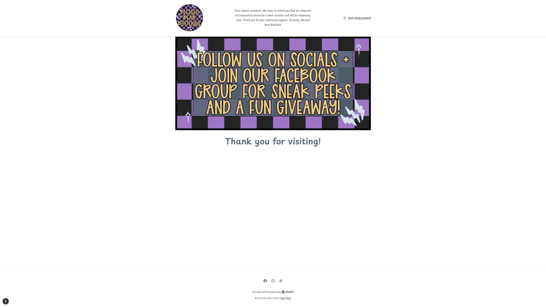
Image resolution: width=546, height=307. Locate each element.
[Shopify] (287, 291)
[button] (357, 18)
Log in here (285, 298)
